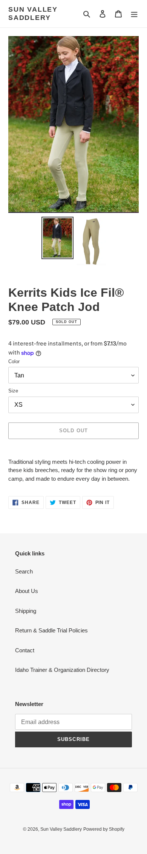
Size (13, 391)
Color (14, 361)
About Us (26, 591)
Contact (24, 650)
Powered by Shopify (103, 829)
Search (24, 571)
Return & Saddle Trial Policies (51, 630)
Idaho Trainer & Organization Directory (62, 670)
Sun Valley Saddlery (33, 13)
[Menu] (134, 14)
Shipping (25, 611)
